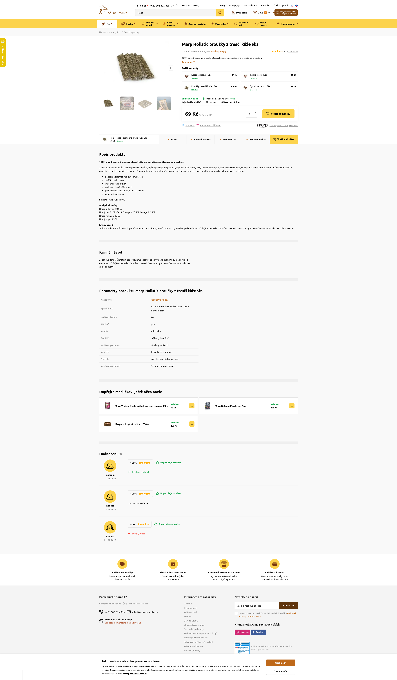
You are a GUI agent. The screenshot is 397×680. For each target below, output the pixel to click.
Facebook (260, 632)
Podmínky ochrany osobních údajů (200, 633)
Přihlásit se (288, 605)
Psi (118, 32)
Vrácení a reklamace (193, 646)
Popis (174, 139)
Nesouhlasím (280, 671)
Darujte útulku (191, 620)
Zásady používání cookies (196, 637)
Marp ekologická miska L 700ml (132, 424)
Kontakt (265, 5)
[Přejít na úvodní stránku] (113, 9)
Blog (222, 5)
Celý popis (187, 62)
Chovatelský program (194, 624)
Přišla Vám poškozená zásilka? (198, 641)
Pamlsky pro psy (131, 32)
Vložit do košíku (280, 113)
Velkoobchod (250, 5)
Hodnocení (258, 139)
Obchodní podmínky (194, 629)
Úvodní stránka (106, 32)
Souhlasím (280, 663)
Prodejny (234, 5)
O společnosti (190, 607)
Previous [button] (101, 68)
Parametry (229, 139)
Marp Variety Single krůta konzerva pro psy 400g (141, 406)
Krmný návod (202, 139)
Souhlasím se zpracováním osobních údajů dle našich (267, 615)
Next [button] (170, 68)
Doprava (188, 603)
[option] (136, 68)
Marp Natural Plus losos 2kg (230, 406)
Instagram (244, 632)
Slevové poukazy (192, 650)
